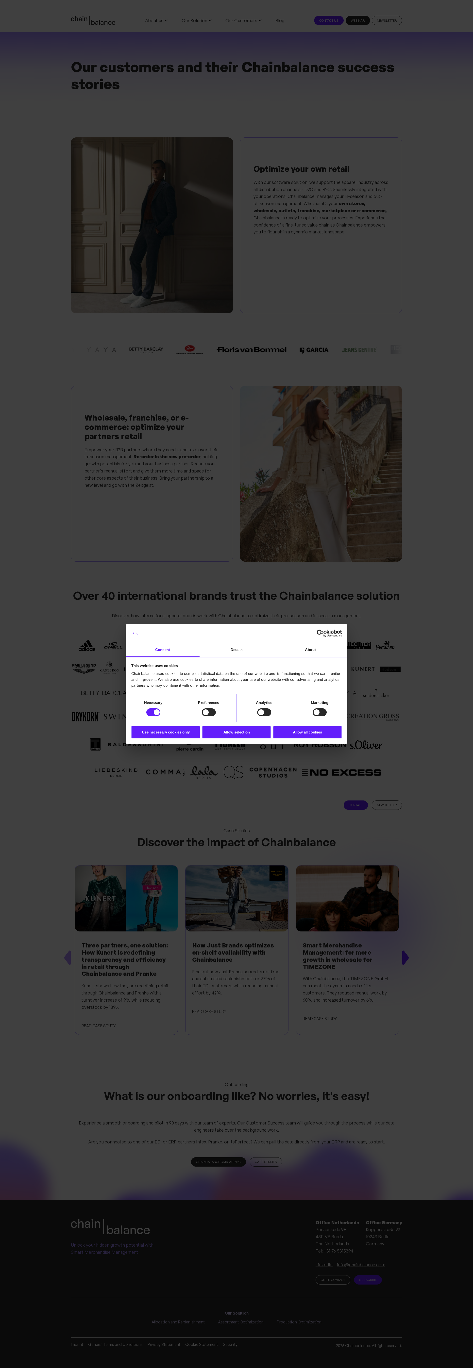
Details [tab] (237, 650)
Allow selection (236, 732)
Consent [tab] (162, 650)
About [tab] (310, 650)
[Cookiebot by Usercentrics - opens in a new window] (320, 633)
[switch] (209, 712)
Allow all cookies (307, 732)
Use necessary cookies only (166, 732)
